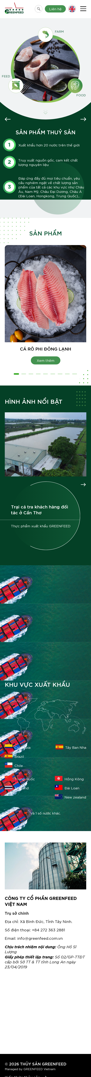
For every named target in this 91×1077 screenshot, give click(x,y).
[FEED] (16, 85)
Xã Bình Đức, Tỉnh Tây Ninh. (46, 921)
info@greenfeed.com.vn (40, 938)
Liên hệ (55, 9)
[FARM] (45, 34)
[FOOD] (75, 85)
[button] (16, 374)
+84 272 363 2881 (48, 929)
